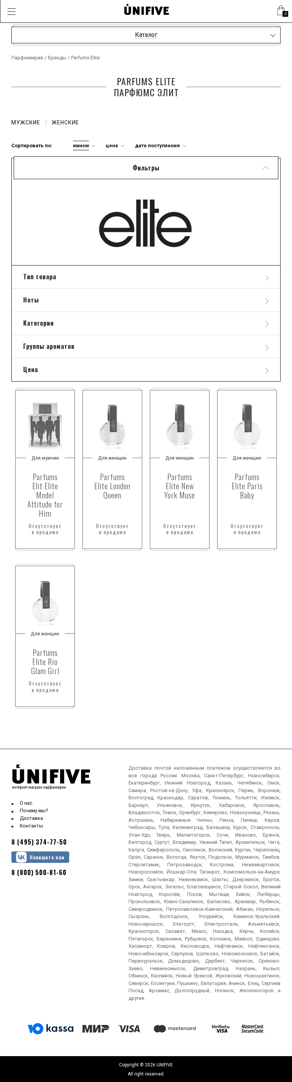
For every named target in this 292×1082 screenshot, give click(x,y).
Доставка (31, 818)
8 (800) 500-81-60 (39, 872)
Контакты (31, 826)
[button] (11, 11)
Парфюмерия (27, 57)
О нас (26, 803)
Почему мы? (34, 810)
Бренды (57, 57)
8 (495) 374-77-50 (39, 842)
